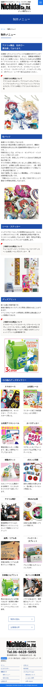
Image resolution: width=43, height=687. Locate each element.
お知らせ (26, 665)
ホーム (3, 29)
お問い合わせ (29, 681)
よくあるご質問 (30, 678)
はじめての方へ (5, 668)
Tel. (21, 652)
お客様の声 (15, 627)
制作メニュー (6, 674)
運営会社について (30, 674)
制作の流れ (15, 619)
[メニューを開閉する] (40, 2)
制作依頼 (26, 668)
